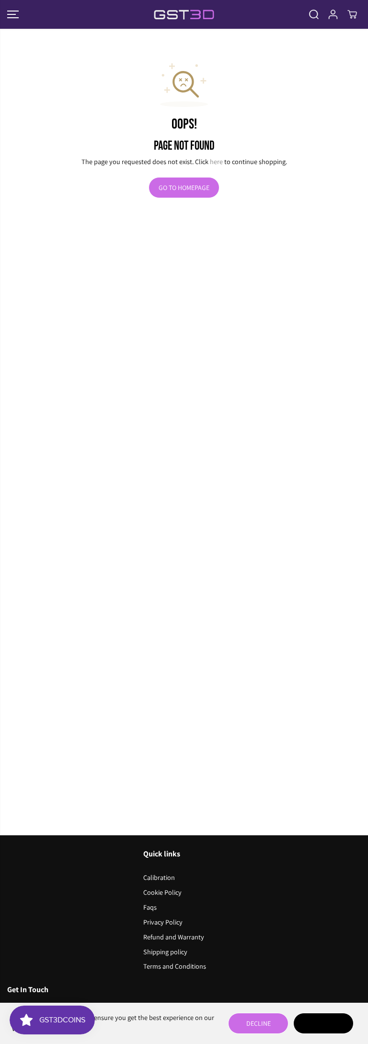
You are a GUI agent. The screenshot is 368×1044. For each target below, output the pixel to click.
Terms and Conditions (174, 966)
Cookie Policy (162, 892)
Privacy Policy (163, 921)
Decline (258, 1023)
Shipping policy (165, 951)
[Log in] (333, 14)
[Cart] (352, 14)
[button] (13, 14)
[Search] (313, 14)
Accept (323, 1023)
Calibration (159, 877)
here (216, 161)
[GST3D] (184, 14)
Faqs (150, 907)
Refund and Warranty (173, 936)
